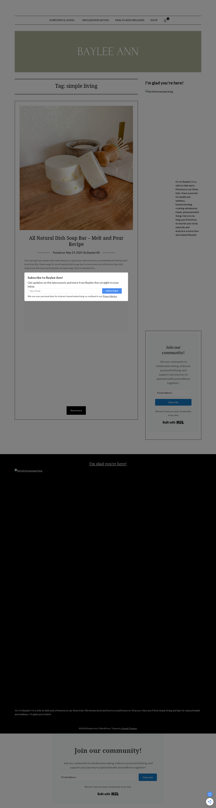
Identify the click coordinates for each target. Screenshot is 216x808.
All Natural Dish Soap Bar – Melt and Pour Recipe (76, 241)
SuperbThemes (129, 728)
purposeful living (61, 20)
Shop (154, 20)
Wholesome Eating (95, 20)
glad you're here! (111, 463)
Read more (76, 410)
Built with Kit (173, 422)
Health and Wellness (129, 20)
